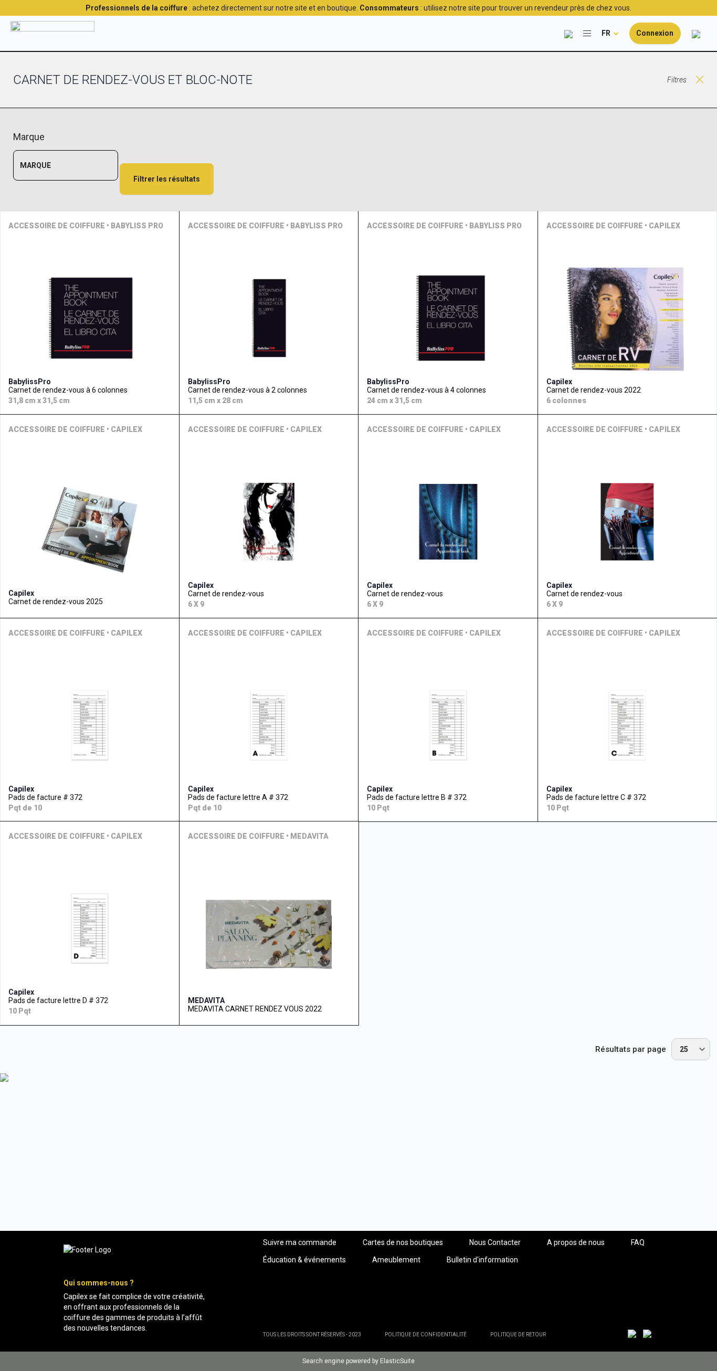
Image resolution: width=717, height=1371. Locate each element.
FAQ (638, 1242)
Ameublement (396, 1260)
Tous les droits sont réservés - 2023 (312, 1334)
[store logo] (52, 33)
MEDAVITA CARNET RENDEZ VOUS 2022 (255, 1009)
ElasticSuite (397, 1361)
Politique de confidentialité (426, 1334)
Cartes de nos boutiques (403, 1242)
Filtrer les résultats (166, 179)
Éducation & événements (304, 1260)
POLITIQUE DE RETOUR (518, 1334)
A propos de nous (576, 1242)
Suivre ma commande (299, 1242)
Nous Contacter (495, 1242)
